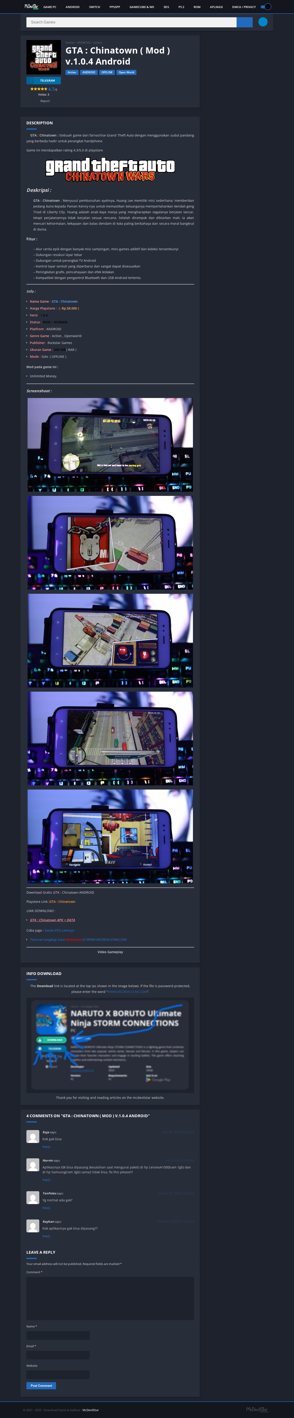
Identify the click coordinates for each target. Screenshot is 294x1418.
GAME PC (49, 7)
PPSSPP (115, 7)
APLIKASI (216, 7)
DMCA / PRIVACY (244, 7)
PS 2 (181, 7)
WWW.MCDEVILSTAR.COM (127, 991)
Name (31, 1326)
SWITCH (94, 7)
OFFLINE (107, 72)
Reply (46, 1147)
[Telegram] (263, 21)
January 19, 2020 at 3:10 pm (176, 1193)
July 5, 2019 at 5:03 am (179, 1160)
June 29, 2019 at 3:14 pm (178, 1132)
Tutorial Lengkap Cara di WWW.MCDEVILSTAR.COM (78, 939)
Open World (126, 72)
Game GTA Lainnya (60, 930)
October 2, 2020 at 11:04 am (176, 1221)
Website (31, 1366)
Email (31, 1346)
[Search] (245, 22)
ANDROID (73, 7)
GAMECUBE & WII (142, 7)
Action (97, 42)
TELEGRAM (47, 80)
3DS (166, 7)
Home (69, 42)
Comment (34, 1272)
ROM (197, 7)
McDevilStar (90, 1410)
